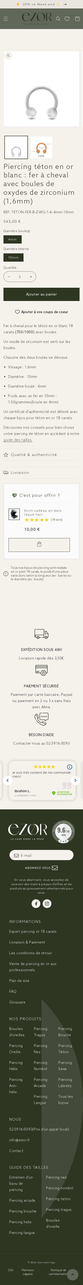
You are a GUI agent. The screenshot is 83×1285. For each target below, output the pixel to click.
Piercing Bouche (65, 1032)
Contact (16, 1151)
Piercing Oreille (16, 1049)
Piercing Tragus (40, 1032)
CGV (11, 1270)
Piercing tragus (59, 1209)
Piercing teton (58, 1199)
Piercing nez (56, 1177)
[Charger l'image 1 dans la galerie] (16, 147)
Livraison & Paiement (27, 942)
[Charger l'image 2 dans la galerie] (41, 147)
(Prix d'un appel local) (39, 1129)
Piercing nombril (60, 1188)
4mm (12, 239)
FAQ (13, 991)
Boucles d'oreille (53, 1223)
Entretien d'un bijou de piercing (21, 1183)
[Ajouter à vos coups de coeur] (13, 513)
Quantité (9, 268)
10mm (13, 257)
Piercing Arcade (40, 1082)
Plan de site (19, 981)
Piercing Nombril (40, 1065)
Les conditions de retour (30, 953)
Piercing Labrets (65, 1082)
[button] (6, 19)
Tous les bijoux (65, 1099)
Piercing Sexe (65, 1065)
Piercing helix (20, 1222)
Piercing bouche (23, 1211)
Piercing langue (22, 1233)
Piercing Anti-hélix (16, 1085)
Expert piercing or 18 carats (33, 931)
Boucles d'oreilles (17, 1032)
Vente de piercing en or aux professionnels (32, 967)
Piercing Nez (40, 1049)
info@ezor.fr (19, 1140)
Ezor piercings (46, 1262)
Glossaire (17, 1002)
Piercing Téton (65, 1049)
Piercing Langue (40, 1099)
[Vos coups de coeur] (67, 19)
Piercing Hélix (16, 1065)
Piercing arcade (22, 1200)
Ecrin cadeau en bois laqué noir (43, 512)
